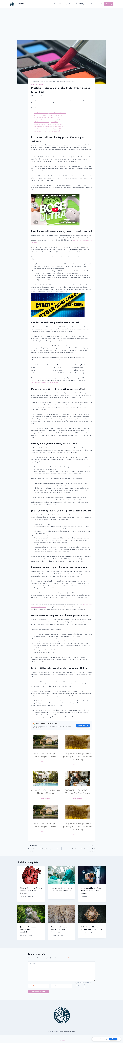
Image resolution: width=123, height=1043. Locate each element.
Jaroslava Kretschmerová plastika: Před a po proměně (29, 929)
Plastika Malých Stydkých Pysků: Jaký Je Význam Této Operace (44, 848)
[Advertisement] (61, 20)
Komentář (32, 963)
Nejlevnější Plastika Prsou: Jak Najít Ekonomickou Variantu (91, 891)
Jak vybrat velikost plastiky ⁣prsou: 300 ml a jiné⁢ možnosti (50, 113)
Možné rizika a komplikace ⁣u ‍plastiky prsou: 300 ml (48, 129)
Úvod (50, 4)
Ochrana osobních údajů (67, 1031)
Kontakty (99, 4)
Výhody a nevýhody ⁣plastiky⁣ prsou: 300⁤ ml (46, 122)
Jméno (31, 986)
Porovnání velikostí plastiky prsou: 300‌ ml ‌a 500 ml (48, 126)
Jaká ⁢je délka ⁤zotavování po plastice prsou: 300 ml (48, 131)
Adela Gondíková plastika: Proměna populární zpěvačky (81, 848)
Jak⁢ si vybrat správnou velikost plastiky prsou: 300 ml (49, 124)
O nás (93, 4)
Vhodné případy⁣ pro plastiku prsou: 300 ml (46, 117)
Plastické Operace (37, 84)
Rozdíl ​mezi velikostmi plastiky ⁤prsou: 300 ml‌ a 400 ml (49, 115)
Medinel (35, 96)
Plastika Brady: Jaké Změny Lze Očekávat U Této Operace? (31, 891)
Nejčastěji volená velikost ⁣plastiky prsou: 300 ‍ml (47, 119)
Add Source (113, 1038)
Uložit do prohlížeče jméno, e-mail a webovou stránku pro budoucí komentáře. (84, 984)
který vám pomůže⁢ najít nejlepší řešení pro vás (44, 382)
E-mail (54, 986)
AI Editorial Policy (61, 1040)
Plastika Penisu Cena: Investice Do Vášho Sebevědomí (59, 929)
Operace (71, 4)
